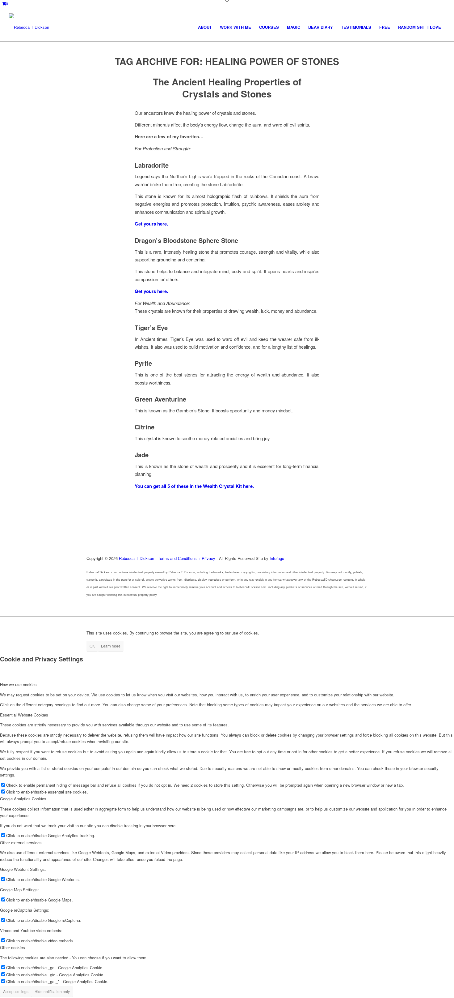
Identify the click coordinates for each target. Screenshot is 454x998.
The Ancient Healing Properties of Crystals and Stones (227, 87)
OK (92, 645)
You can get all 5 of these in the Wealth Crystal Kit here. (194, 486)
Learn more (110, 645)
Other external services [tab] (21, 842)
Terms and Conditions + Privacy (186, 558)
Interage (277, 558)
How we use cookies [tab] (18, 684)
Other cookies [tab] (12, 947)
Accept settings (15, 991)
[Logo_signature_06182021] (29, 27)
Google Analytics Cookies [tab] (23, 799)
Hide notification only (52, 991)
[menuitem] (205, 27)
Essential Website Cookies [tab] (24, 715)
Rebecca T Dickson (136, 558)
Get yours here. (151, 223)
